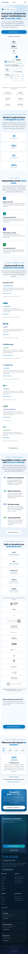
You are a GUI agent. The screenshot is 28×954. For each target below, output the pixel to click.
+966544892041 (6, 929)
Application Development (20, 876)
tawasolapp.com (18, 900)
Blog (2, 902)
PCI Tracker (3, 878)
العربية (14, 2)
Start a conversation (13, 846)
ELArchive (3, 876)
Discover (3, 900)
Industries (3, 898)
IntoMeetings (4, 888)
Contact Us (3, 904)
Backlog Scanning (18, 880)
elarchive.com (17, 896)
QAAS (2, 890)
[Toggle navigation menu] (25, 2)
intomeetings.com (18, 898)
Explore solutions (13, 32)
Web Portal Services (19, 878)
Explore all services (13, 532)
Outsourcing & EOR (18, 882)
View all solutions (13, 448)
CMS (2, 880)
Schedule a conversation (14, 36)
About (2, 896)
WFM (2, 884)
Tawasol (3, 886)
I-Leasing (3, 882)
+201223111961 (5, 918)
